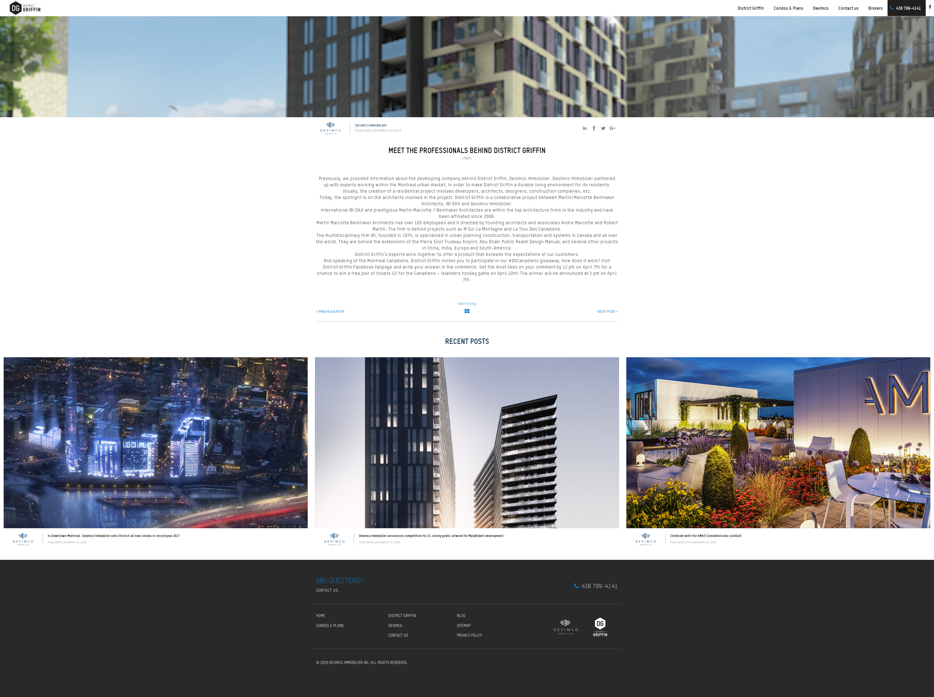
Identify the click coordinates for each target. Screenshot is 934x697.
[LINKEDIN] (584, 128)
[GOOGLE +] (612, 128)
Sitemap (464, 626)
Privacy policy (469, 636)
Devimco (821, 8)
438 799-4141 (908, 8)
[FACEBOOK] (594, 128)
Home (320, 616)
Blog (461, 616)
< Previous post (330, 311)
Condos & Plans (788, 8)
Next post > (607, 311)
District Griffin (402, 616)
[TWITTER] (603, 128)
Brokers (875, 8)
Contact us (848, 8)
